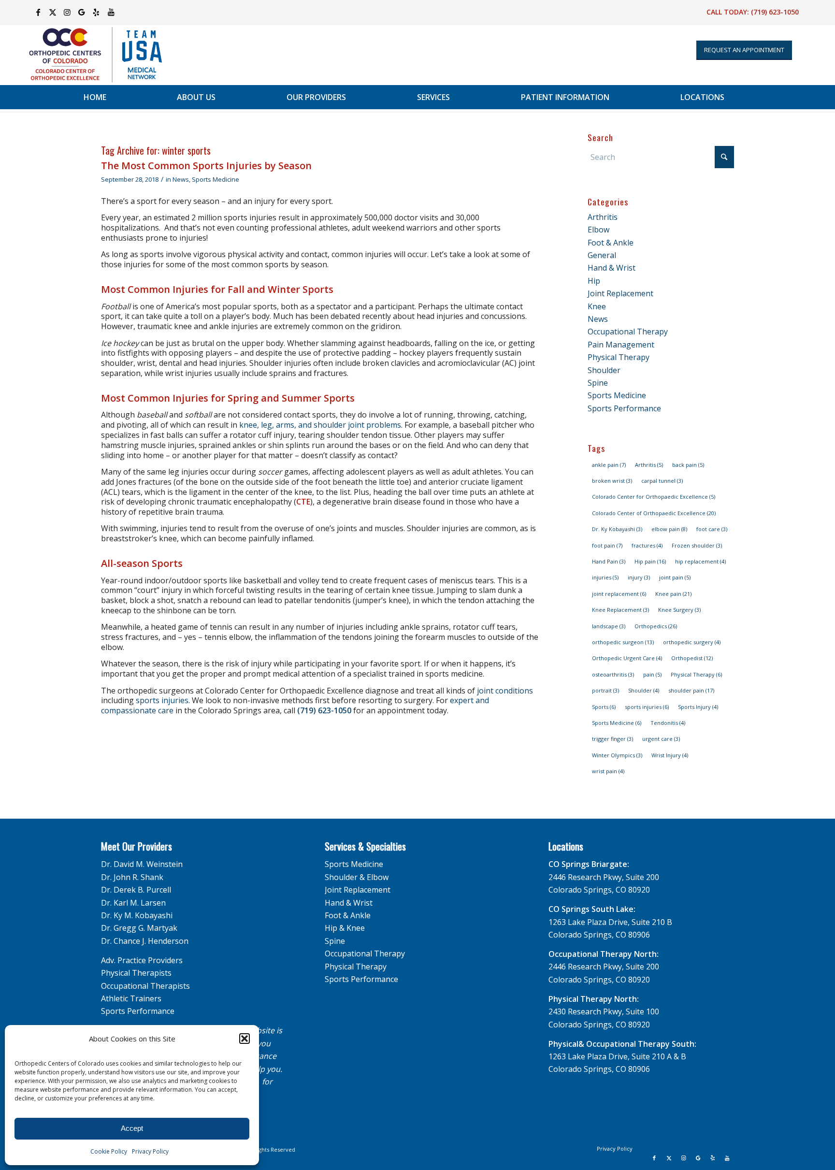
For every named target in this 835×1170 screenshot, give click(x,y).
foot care (711, 529)
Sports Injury (698, 706)
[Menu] (803, 97)
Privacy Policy (150, 1151)
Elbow (598, 229)
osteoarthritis (613, 674)
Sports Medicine (215, 179)
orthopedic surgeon (623, 642)
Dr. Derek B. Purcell (136, 889)
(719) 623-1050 (775, 11)
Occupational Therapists (145, 986)
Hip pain (650, 561)
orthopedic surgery (691, 642)
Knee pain (673, 593)
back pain (688, 464)
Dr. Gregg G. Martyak (139, 928)
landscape (608, 626)
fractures (647, 545)
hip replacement (700, 561)
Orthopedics (655, 626)
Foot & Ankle (610, 242)
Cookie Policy (108, 1151)
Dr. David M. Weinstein (142, 864)
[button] (244, 1038)
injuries (605, 577)
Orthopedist (692, 658)
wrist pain (608, 771)
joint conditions (505, 690)
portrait (605, 690)
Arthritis (603, 217)
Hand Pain (608, 561)
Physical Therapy (618, 357)
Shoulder (604, 370)
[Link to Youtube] (111, 12)
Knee (597, 306)
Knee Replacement (620, 609)
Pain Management (621, 344)
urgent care (661, 738)
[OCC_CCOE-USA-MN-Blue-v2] (89, 55)
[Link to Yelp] (96, 12)
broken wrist (612, 480)
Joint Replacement (620, 293)
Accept (132, 1128)
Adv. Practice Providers (142, 960)
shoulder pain (691, 690)
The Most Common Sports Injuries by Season (206, 165)
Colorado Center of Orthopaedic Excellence (654, 513)
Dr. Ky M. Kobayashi (137, 915)
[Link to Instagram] (67, 12)
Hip (594, 280)
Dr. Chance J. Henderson (144, 941)
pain (652, 674)
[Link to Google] (82, 12)
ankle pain (609, 464)
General (602, 255)
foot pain (607, 545)
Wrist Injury (669, 755)
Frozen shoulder (697, 545)
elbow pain (669, 529)
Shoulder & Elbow (357, 877)
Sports (604, 706)
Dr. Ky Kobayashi (617, 529)
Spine (598, 382)
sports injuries (162, 700)
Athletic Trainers (131, 998)
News (181, 179)
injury (639, 577)
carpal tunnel (662, 480)
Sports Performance (624, 408)
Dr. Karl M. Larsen (133, 902)
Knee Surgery (679, 609)
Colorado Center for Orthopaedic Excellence (653, 496)
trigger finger (612, 738)
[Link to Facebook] (38, 12)
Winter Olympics (617, 755)
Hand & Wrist (611, 267)
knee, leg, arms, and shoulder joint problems (320, 424)
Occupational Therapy (628, 331)
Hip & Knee (345, 928)
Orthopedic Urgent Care (627, 658)
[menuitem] (95, 97)
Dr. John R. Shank (132, 877)
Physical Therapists (136, 973)
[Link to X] (53, 12)
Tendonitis (667, 722)
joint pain (675, 577)
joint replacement (619, 593)
